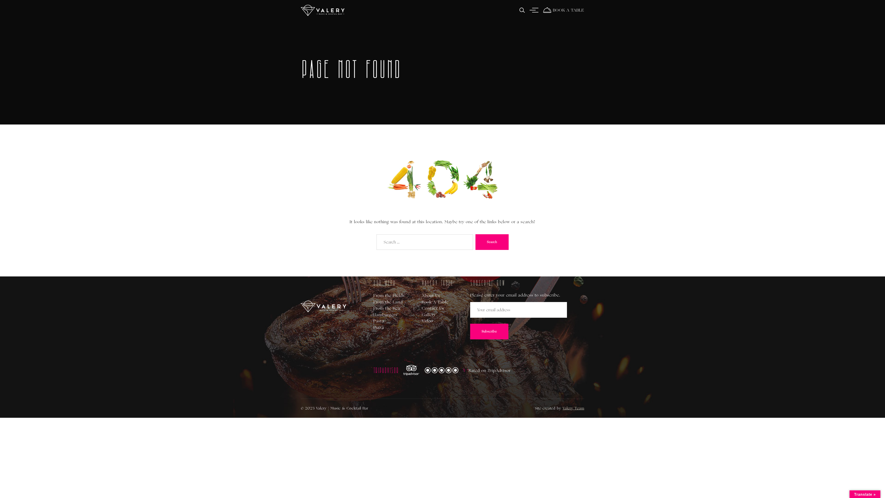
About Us (431, 296)
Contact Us (433, 308)
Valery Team (573, 408)
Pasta (378, 321)
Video (427, 321)
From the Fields (389, 296)
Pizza (378, 327)
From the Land (388, 302)
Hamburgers (385, 315)
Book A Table (435, 302)
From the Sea (386, 308)
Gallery (429, 315)
